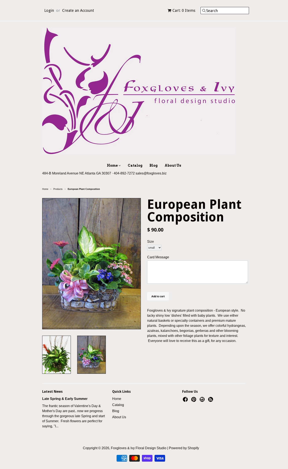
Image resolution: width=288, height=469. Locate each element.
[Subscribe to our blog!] (211, 400)
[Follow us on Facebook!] (186, 400)
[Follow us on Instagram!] (203, 400)
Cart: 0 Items (183, 10)
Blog (153, 165)
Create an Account (78, 10)
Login (49, 10)
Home (112, 165)
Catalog (135, 165)
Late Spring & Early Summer (64, 399)
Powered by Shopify (184, 448)
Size (150, 241)
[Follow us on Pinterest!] (194, 400)
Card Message (158, 257)
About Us (173, 165)
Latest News (52, 392)
